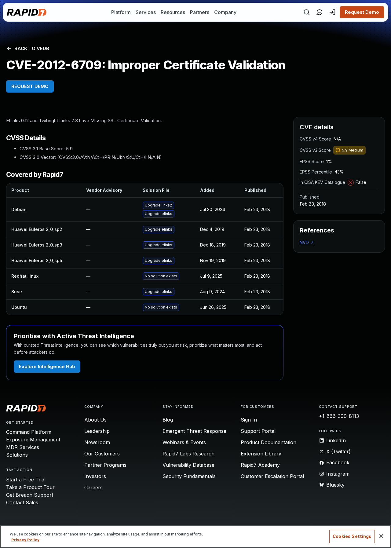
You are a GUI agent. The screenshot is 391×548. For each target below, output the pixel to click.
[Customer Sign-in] (332, 12)
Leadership (97, 431)
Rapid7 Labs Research (188, 454)
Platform (121, 12)
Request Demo (362, 12)
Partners (199, 12)
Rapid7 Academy (260, 465)
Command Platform (28, 432)
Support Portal (258, 431)
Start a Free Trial (26, 480)
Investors (95, 476)
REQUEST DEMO (30, 86)
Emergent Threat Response (194, 431)
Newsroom (97, 442)
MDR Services (22, 447)
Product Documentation (268, 442)
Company (225, 12)
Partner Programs (105, 465)
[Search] (306, 12)
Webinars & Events (184, 442)
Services (146, 12)
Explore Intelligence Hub (47, 366)
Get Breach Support (29, 495)
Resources (173, 12)
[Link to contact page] (319, 12)
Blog (168, 420)
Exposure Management (33, 440)
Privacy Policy (25, 540)
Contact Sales (22, 502)
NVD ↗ (307, 242)
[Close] (381, 536)
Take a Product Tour (30, 487)
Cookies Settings (352, 536)
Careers (93, 487)
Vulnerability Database (188, 465)
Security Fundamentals (189, 476)
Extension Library (261, 454)
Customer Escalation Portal (272, 476)
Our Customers (102, 454)
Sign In (249, 420)
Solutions (17, 455)
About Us (95, 420)
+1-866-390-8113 (339, 416)
